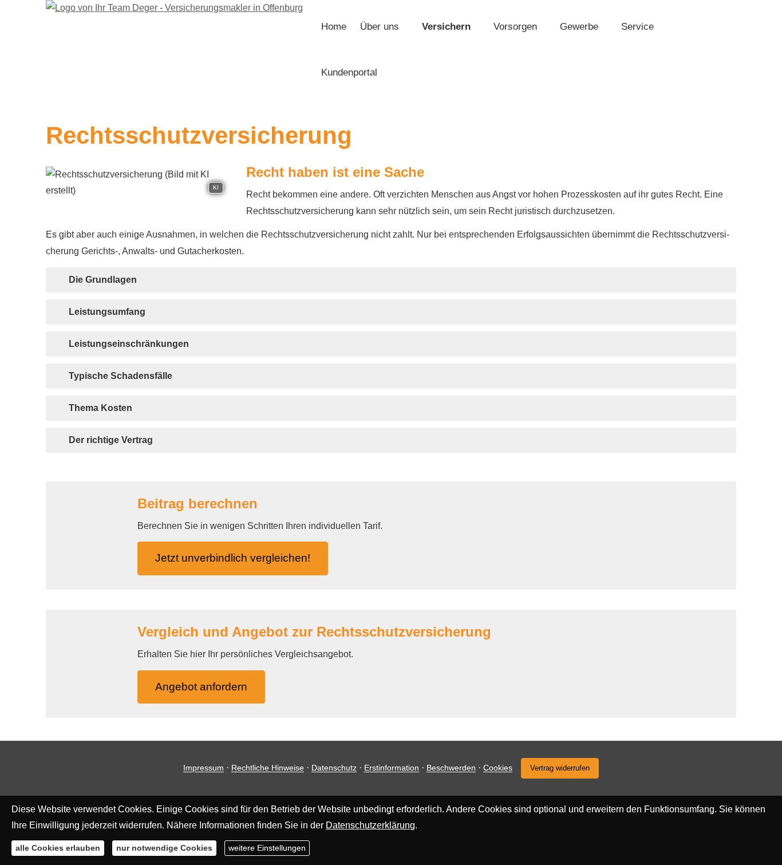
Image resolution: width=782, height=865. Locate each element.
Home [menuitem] (333, 26)
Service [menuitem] (637, 26)
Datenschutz (334, 768)
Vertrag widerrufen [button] (560, 768)
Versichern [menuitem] (446, 26)
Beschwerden (451, 768)
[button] (103, 280)
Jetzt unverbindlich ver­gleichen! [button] (232, 558)
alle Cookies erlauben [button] (57, 847)
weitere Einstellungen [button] (267, 847)
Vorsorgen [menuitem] (515, 26)
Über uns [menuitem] (379, 26)
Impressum (203, 768)
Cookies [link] (497, 768)
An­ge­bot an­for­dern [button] (201, 687)
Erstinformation (391, 768)
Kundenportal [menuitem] (349, 72)
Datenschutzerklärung (370, 825)
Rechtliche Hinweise (267, 768)
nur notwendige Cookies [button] (164, 847)
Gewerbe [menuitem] (579, 26)
